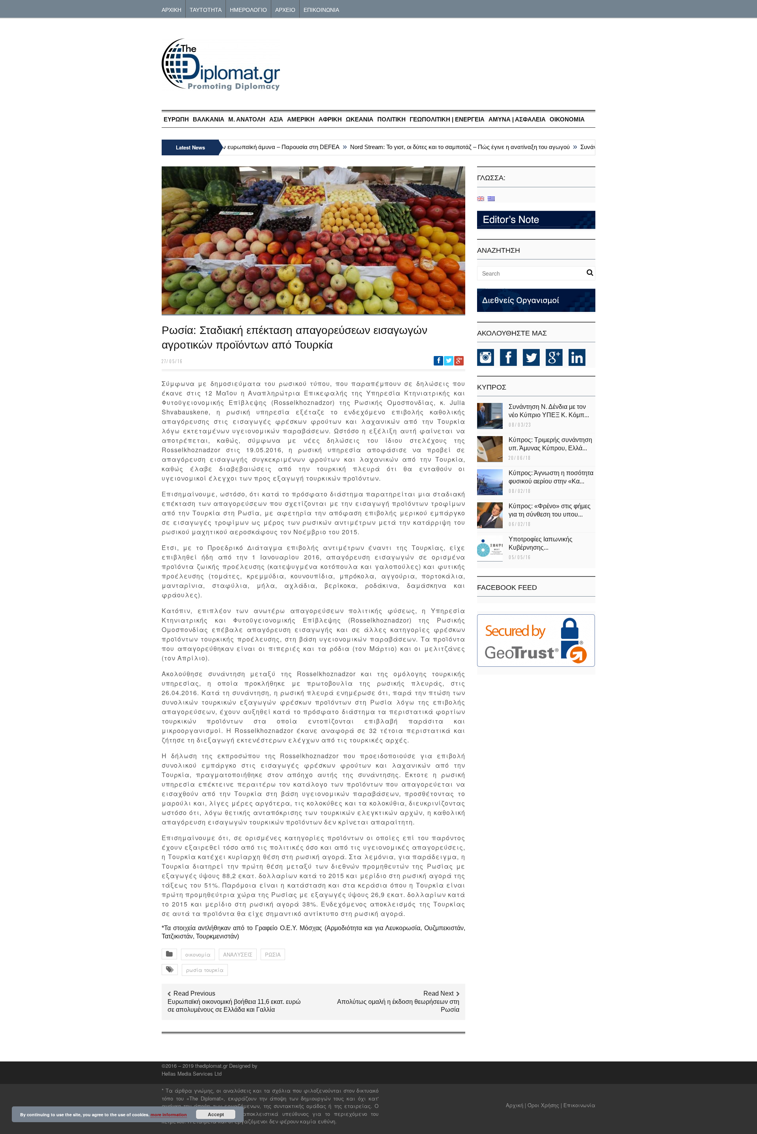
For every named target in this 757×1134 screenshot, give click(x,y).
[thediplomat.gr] (221, 87)
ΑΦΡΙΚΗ (330, 119)
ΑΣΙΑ (276, 119)
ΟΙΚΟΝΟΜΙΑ (567, 119)
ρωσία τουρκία (205, 970)
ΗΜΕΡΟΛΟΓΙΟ (248, 9)
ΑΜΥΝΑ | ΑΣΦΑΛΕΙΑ (517, 119)
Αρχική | (517, 1105)
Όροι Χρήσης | (545, 1105)
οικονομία (198, 954)
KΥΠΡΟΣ (491, 387)
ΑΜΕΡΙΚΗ (301, 119)
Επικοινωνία (579, 1105)
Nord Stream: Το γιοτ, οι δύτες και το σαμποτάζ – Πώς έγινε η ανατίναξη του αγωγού (445, 147)
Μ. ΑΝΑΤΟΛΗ (246, 119)
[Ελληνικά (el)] (491, 198)
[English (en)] (480, 198)
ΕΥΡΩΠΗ (176, 119)
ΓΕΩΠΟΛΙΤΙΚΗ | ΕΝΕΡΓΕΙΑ (447, 119)
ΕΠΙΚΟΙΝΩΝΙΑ (321, 9)
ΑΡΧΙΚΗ (171, 9)
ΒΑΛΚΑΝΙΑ (208, 119)
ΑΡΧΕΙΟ (285, 9)
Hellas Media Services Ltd (192, 1073)
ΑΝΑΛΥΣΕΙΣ (237, 954)
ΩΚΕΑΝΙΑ (359, 119)
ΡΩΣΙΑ (273, 954)
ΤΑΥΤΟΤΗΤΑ (206, 9)
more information (169, 1114)
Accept (216, 1114)
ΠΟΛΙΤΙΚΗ (391, 119)
